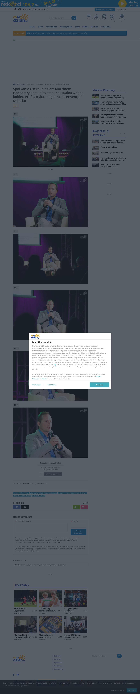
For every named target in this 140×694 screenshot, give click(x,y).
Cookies (44, 379)
